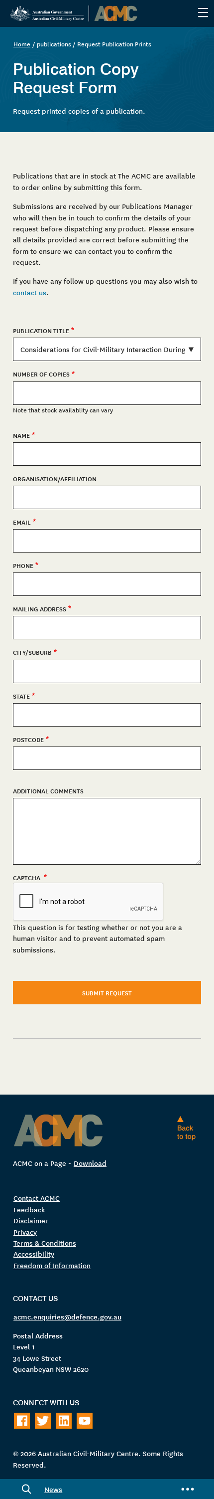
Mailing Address (39, 609)
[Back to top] (188, 1128)
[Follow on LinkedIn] (64, 1421)
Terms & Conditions (44, 1243)
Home (21, 43)
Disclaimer (30, 1220)
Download (90, 1163)
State (21, 696)
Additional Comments (48, 791)
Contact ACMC (36, 1198)
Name (21, 435)
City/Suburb (32, 652)
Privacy (25, 1232)
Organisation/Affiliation (55, 479)
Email (22, 522)
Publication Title (41, 331)
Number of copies (41, 374)
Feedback (29, 1209)
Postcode (28, 740)
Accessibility (33, 1254)
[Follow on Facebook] (22, 1421)
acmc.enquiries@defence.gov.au (67, 1316)
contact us (29, 292)
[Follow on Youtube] (85, 1421)
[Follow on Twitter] (43, 1421)
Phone (23, 565)
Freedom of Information (52, 1265)
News (53, 1489)
